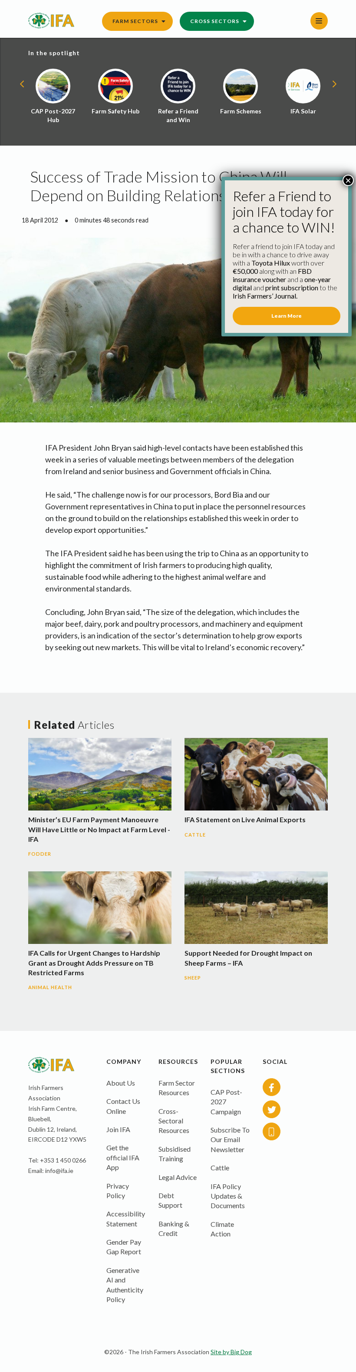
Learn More (286, 315)
